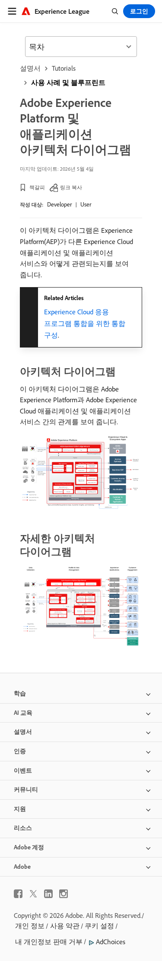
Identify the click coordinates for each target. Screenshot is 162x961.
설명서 (30, 68)
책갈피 (37, 187)
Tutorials (64, 68)
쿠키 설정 (99, 925)
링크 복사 (71, 187)
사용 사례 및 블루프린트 (68, 82)
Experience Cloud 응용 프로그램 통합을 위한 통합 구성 (84, 323)
